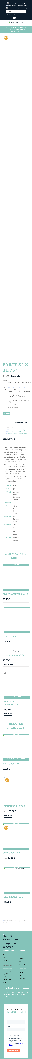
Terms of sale (7, 971)
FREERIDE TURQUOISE (13, 655)
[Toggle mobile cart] (26, 25)
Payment (22, 978)
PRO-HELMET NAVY (13, 897)
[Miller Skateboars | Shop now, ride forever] (16, 936)
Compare (9, 428)
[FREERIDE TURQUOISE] (16, 651)
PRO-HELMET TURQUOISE (15, 594)
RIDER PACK (10, 636)
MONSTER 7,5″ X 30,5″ (15, 806)
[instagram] (17, 0)
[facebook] (14, 0)
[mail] (7, 999)
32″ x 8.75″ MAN (11, 764)
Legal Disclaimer (8, 974)
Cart (20, 961)
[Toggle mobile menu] (30, 25)
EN (15, 18)
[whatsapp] (11, 999)
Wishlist (21, 958)
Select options (8, 664)
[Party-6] (16, 194)
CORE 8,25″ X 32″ (11, 853)
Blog (4, 957)
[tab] (16, 439)
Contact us (6, 960)
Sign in (21, 953)
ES (18, 18)
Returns (21, 975)
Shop (4, 954)
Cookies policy (7, 979)
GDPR (4, 982)
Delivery (21, 972)
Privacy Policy (7, 977)
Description (9, 439)
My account (22, 956)
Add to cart (21, 423)
